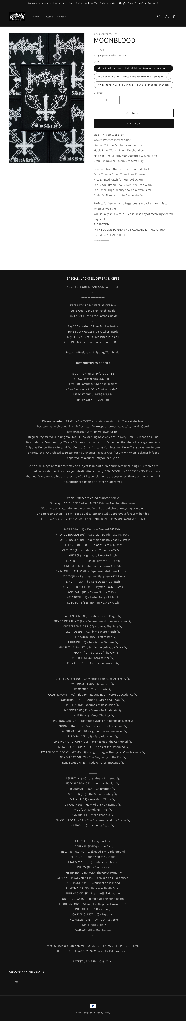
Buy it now (134, 123)
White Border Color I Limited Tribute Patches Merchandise (134, 84)
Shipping (98, 55)
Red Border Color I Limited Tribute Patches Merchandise (132, 76)
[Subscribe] (70, 982)
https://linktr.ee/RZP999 (76, 951)
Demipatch (87, 1013)
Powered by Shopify (101, 1013)
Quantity (98, 92)
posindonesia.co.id (108, 421)
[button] (159, 17)
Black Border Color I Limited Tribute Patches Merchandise (133, 68)
